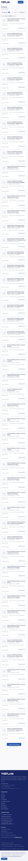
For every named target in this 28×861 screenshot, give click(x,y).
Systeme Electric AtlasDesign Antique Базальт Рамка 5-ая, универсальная (15, 292)
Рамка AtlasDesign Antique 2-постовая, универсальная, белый (16, 493)
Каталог (3, 794)
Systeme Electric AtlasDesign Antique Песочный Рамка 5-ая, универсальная (16, 332)
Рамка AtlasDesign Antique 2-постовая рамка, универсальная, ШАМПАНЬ (16, 522)
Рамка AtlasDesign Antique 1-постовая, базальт (16, 581)
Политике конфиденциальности (14, 856)
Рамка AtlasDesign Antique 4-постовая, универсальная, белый (16, 404)
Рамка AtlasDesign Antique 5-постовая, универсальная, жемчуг (16, 196)
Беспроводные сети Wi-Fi (7, 820)
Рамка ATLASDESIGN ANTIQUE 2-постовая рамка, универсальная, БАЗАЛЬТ (15, 655)
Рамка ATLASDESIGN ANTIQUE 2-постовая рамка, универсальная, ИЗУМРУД (15, 640)
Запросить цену (21, 28)
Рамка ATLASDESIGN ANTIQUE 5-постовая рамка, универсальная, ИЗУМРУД (15, 78)
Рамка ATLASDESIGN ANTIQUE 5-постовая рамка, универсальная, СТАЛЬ (15, 152)
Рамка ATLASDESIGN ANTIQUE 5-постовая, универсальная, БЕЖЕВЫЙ (15, 182)
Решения (3, 795)
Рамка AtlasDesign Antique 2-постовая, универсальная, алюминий (16, 567)
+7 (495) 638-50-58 (5, 829)
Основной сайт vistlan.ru (6, 823)
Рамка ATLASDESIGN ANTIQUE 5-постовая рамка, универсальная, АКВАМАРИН (15, 108)
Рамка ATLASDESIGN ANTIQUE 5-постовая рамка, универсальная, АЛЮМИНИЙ (15, 49)
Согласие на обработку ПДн (6, 846)
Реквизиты (3, 805)
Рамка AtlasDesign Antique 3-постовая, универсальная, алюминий (16, 596)
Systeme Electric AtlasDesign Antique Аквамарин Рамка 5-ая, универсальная (16, 239)
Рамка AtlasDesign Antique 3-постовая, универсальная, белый (16, 700)
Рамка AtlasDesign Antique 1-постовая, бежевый (16, 345)
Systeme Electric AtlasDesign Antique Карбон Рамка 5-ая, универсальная (15, 279)
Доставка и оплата (5, 801)
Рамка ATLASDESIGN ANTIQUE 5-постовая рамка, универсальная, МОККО (15, 93)
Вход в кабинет (4, 808)
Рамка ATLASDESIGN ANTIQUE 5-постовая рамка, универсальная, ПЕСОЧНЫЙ (15, 137)
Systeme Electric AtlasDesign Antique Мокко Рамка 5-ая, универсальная (15, 305)
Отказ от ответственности (19, 846)
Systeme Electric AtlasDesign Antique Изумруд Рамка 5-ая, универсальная (16, 266)
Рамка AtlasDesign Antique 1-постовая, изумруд (16, 449)
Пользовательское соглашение (7, 844)
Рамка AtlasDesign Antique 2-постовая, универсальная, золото (16, 714)
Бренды (3, 797)
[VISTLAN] (5, 2)
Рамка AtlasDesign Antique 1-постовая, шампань (16, 685)
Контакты (3, 803)
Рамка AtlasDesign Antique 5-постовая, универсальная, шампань (16, 19)
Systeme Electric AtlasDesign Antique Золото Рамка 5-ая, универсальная (15, 252)
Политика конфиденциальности (7, 842)
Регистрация (4, 807)
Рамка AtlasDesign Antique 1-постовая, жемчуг (16, 670)
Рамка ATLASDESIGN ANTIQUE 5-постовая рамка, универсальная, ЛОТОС (15, 34)
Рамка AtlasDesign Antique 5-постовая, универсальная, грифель (16, 211)
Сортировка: (15, 12)
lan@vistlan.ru (4, 831)
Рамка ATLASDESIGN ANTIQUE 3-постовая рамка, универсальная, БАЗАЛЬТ (15, 537)
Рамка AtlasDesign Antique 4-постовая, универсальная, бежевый (16, 478)
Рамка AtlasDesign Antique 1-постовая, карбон (16, 434)
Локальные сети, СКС (6, 818)
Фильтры (6, 12)
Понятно (4, 858)
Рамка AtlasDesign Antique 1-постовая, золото (16, 508)
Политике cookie (4, 856)
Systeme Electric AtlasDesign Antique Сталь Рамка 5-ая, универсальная (15, 319)
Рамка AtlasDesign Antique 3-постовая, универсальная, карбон (16, 463)
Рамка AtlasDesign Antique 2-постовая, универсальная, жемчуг (16, 552)
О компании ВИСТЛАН (6, 821)
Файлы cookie (17, 844)
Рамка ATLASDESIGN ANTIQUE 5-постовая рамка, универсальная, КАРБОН (15, 123)
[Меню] (25, 2)
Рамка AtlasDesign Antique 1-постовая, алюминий (16, 360)
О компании (4, 799)
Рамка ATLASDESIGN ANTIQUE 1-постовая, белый (15, 390)
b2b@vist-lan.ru (18, 837)
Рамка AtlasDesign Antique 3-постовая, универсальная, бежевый (16, 375)
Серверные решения (6, 816)
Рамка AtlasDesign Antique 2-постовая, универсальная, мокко (16, 611)
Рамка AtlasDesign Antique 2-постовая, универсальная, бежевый (16, 626)
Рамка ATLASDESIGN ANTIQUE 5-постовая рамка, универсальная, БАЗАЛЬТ (15, 63)
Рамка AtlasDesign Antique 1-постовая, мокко (16, 419)
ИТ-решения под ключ (6, 814)
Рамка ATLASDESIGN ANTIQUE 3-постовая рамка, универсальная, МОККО (15, 729)
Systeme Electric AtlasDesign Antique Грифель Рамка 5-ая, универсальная (15, 226)
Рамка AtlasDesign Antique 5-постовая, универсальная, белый (16, 167)
